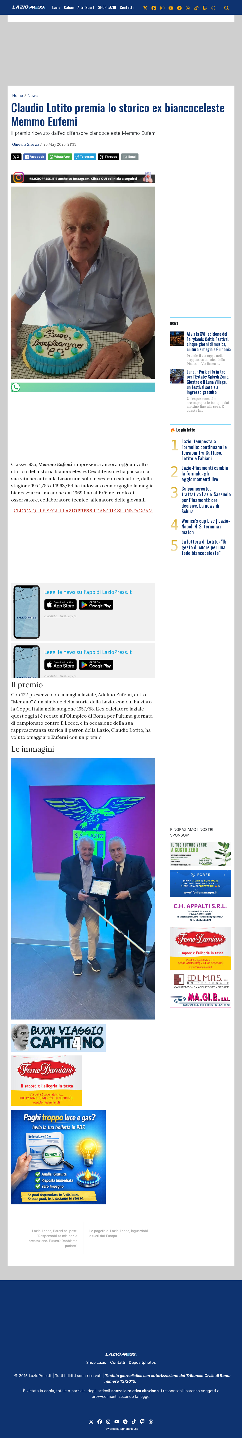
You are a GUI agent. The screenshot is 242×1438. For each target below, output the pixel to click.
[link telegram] (179, 7)
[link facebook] (154, 7)
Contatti (127, 7)
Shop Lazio (96, 1362)
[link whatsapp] (188, 7)
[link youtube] (171, 7)
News (33, 95)
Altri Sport (86, 7)
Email (132, 156)
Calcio (69, 7)
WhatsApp (62, 156)
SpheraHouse (129, 1428)
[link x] (145, 7)
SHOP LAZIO (107, 7)
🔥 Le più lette (182, 430)
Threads (111, 156)
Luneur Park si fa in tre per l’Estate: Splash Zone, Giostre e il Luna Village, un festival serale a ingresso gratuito (208, 382)
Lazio (56, 7)
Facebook (37, 156)
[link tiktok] (196, 7)
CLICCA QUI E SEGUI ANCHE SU (83, 511)
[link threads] (213, 7)
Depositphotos (142, 1362)
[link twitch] (205, 7)
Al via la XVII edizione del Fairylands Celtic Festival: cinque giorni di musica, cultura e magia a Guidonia (209, 341)
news (174, 323)
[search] (226, 7)
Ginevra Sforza (25, 144)
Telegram (87, 156)
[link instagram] (162, 7)
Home (17, 95)
